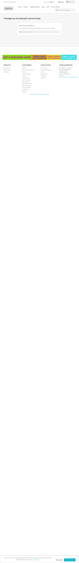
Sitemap (24, 91)
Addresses (43, 76)
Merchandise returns (46, 70)
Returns (24, 76)
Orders (42, 72)
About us (24, 72)
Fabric (25, 7)
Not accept (59, 560)
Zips (48, 7)
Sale (43, 7)
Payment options (26, 74)
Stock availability (26, 87)
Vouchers (43, 78)
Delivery (24, 68)
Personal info (44, 68)
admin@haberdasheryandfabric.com (68, 77)
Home (20, 7)
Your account (46, 65)
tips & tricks (55, 7)
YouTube (8, 51)
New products (7, 70)
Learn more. (36, 560)
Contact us (25, 89)
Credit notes (44, 74)
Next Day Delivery (26, 85)
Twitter (5, 51)
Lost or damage (26, 80)
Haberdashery (35, 7)
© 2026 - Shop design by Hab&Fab (39, 94)
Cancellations (25, 78)
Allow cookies (70, 560)
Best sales (6, 72)
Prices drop (7, 68)
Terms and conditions (28, 70)
